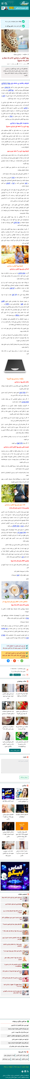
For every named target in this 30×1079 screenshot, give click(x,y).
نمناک (11, 116)
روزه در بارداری (6, 83)
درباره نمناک (17, 1067)
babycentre (14, 668)
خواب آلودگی (15, 526)
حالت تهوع (20, 443)
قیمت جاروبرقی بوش (9, 1055)
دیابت (13, 178)
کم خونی (12, 288)
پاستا (27, 618)
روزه (11, 675)
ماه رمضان (7, 87)
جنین (3, 96)
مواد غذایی (16, 222)
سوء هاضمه (4, 629)
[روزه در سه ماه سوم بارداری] (15, 590)
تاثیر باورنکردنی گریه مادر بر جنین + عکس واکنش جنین (8, 744)
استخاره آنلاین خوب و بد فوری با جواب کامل (15, 653)
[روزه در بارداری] (15, 366)
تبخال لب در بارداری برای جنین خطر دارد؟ (8, 728)
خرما (13, 183)
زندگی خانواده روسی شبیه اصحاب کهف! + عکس (8, 834)
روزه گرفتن (11, 90)
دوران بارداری (21, 273)
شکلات (7, 304)
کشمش (8, 183)
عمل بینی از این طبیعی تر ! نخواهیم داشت (15, 646)
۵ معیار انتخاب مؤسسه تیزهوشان (22, 815)
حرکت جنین (22, 393)
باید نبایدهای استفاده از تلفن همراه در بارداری (8, 712)
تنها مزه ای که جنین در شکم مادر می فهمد (22, 695)
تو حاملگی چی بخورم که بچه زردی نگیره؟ (21, 712)
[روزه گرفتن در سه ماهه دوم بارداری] (15, 493)
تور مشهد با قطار (16, 1059)
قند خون (14, 295)
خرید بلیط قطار (6, 1059)
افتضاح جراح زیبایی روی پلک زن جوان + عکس (8, 816)
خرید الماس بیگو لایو (8, 801)
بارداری (26, 108)
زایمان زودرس (25, 402)
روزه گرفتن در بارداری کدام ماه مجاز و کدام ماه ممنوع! (15, 59)
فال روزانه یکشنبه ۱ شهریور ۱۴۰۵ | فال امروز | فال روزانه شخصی (22, 834)
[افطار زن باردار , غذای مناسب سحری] (15, 254)
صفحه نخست (25, 1067)
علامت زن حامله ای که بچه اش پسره (22, 728)
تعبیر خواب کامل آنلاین (22, 1055)
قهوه (22, 304)
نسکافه (17, 315)
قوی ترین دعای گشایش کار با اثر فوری (19, 1025)
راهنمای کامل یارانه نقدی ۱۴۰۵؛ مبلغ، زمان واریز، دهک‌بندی (13, 656)
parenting (20, 668)
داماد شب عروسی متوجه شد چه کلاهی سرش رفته (14, 648)
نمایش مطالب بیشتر (15, 750)
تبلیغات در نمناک (8, 1067)
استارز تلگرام (25, 1059)
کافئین (3, 301)
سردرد (22, 526)
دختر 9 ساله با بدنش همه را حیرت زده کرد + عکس (22, 853)
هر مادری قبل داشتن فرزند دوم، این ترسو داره (8, 696)
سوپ (18, 575)
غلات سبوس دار (22, 532)
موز (23, 557)
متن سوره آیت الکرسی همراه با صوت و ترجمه (18, 1029)
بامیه (26, 183)
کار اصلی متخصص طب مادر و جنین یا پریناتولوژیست (22, 744)
